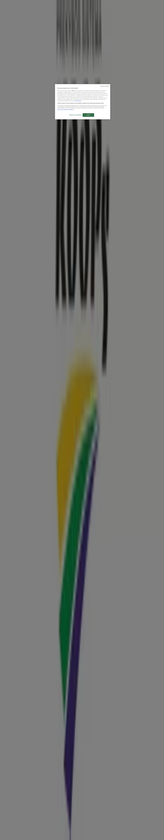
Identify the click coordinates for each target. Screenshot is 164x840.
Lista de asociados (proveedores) (65, 109)
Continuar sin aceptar (104, 86)
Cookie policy (78, 100)
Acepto (88, 115)
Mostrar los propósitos (76, 114)
